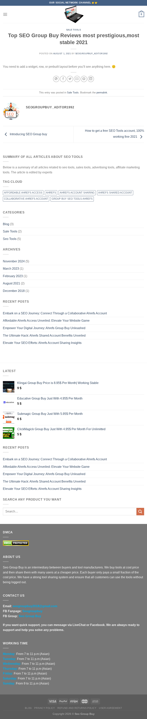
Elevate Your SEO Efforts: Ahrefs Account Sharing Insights (42, 342)
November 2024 (14, 261)
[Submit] (140, 511)
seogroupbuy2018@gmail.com (35, 606)
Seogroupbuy (32, 611)
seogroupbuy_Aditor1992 (91, 53)
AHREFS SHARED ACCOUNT (115, 192)
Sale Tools (73, 30)
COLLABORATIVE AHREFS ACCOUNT (26, 198)
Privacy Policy (44, 708)
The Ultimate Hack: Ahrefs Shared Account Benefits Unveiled (44, 335)
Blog (6, 224)
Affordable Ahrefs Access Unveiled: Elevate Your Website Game (46, 320)
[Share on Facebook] (63, 79)
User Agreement (110, 708)
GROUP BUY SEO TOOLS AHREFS (72, 198)
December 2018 (14, 290)
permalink (101, 92)
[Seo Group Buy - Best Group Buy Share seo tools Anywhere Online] (73, 14)
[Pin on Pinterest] (84, 79)
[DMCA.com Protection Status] (16, 542)
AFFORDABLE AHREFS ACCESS (23, 192)
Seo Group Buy (30, 616)
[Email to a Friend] (77, 79)
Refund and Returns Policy (76, 708)
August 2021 (11, 283)
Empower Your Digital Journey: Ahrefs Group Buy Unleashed (44, 328)
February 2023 (13, 276)
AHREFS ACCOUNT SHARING (77, 192)
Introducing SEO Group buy (28, 134)
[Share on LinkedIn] (91, 79)
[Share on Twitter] (70, 79)
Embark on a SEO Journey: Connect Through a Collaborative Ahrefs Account (55, 313)
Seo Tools (9, 238)
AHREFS (51, 192)
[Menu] (5, 14)
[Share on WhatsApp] (56, 79)
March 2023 (11, 268)
